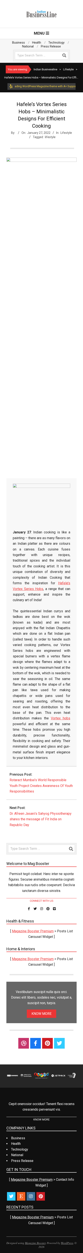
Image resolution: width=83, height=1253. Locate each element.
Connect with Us (41, 900)
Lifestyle (66, 132)
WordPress (67, 1243)
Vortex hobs (60, 718)
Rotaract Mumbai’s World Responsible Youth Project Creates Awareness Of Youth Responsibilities (41, 785)
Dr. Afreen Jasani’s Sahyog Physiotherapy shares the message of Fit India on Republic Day (41, 819)
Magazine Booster (35, 1243)
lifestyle (50, 137)
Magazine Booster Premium (33, 931)
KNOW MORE (41, 1014)
